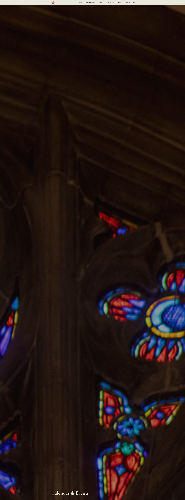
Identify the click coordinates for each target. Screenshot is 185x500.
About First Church (130, 2)
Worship (80, 2)
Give (119, 2)
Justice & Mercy (110, 2)
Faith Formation (90, 2)
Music (100, 2)
